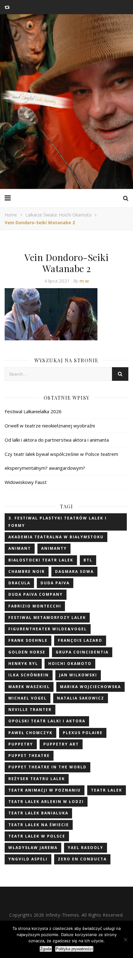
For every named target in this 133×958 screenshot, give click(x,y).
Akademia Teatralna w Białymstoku (56, 537)
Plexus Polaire (83, 732)
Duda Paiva (55, 583)
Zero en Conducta (82, 859)
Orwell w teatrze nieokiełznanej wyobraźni (50, 425)
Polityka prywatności (74, 949)
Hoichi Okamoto (70, 663)
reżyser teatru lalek (36, 778)
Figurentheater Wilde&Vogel (47, 629)
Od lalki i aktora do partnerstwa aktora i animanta (57, 440)
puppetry (20, 744)
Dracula (19, 583)
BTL (88, 560)
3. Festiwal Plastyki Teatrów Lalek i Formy (57, 521)
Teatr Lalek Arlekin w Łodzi (46, 801)
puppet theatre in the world (47, 767)
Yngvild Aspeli (28, 859)
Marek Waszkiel (29, 686)
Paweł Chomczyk (30, 732)
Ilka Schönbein (28, 675)
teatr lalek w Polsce (36, 836)
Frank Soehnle (28, 640)
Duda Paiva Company (35, 594)
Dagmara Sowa (74, 571)
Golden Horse (26, 652)
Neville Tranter (30, 709)
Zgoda (45, 949)
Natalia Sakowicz (80, 698)
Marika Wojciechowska (90, 686)
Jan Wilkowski (78, 675)
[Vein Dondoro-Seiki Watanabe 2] (66, 314)
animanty (54, 548)
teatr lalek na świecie (38, 824)
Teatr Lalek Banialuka (38, 813)
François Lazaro (80, 640)
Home (11, 215)
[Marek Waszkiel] (66, 101)
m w (84, 281)
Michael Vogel (27, 698)
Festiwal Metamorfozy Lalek (47, 617)
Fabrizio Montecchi (34, 606)
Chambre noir (26, 571)
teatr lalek (106, 790)
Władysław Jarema (33, 847)
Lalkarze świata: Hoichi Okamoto (58, 215)
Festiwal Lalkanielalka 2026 (33, 411)
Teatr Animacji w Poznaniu (44, 790)
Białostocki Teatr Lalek (40, 560)
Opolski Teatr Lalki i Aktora (46, 721)
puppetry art (61, 744)
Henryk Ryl (23, 663)
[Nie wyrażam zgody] (125, 939)
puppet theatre (29, 755)
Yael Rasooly (85, 847)
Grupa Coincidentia (82, 652)
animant (19, 548)
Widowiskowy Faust (26, 482)
